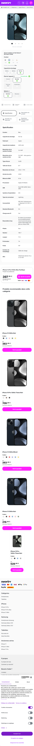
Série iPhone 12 (30, 7)
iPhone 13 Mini (5, 612)
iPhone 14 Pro (5, 607)
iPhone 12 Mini (5, 646)
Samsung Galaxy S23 (7, 625)
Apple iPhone (22, 7)
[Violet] (12, 457)
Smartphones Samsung (7, 620)
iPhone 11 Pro (4, 649)
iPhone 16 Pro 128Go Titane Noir (12, 392)
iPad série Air (4, 633)
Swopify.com (6, 7)
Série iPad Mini (5, 636)
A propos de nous (6, 661)
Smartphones (4, 596)
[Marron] (6, 398)
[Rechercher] (19, 3)
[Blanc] (3, 398)
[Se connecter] (27, 3)
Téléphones (14, 7)
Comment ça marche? (7, 664)
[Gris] (20, 558)
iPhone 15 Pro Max (6, 609)
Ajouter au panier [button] (25, 276)
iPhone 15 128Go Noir (9, 333)
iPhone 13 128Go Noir (9, 511)
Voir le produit (17, 350)
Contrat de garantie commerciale (10, 675)
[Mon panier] (23, 3)
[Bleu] (9, 61)
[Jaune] (15, 338)
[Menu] (31, 3)
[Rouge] (9, 457)
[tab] (12, 43)
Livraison (3, 672)
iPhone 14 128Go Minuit (9, 452)
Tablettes (3, 599)
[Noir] (3, 338)
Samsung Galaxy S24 (7, 623)
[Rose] (9, 338)
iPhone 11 (3, 644)
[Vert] (12, 338)
